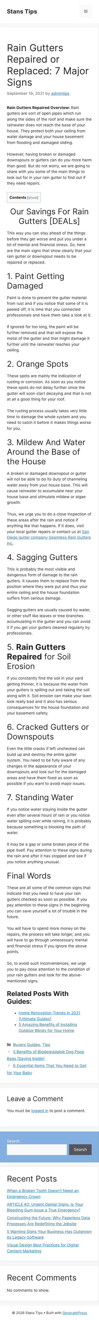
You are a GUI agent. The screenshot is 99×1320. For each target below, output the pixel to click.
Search (13, 1141)
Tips (46, 1044)
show (32, 198)
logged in (39, 1110)
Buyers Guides (26, 1044)
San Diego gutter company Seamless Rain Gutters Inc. (49, 537)
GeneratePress (74, 1313)
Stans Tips (22, 11)
